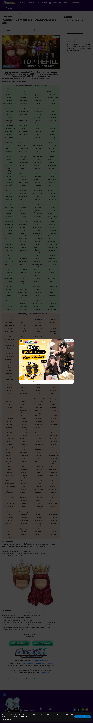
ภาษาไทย (4, 719)
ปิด (59, 382)
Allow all (82, 717)
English (9, 719)
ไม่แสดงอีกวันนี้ (32, 382)
